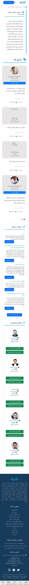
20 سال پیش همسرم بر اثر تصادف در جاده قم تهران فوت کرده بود (14, 247)
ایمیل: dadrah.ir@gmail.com (14, 562)
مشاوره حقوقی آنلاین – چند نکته (14, 521)
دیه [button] (22, 219)
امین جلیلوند (13, 450)
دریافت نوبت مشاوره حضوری (14, 352)
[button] (3, 583)
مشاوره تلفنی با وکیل (14, 519)
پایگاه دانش (14, 530)
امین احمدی (13, 338)
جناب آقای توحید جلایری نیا (14, 76)
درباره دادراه (14, 512)
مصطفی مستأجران (13, 421)
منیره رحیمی (13, 391)
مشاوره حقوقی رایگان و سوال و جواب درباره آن (14, 527)
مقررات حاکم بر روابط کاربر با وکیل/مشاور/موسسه (14, 546)
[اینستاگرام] (9, 570)
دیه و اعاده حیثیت (19, 264)
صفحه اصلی (14, 510)
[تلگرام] (13, 570)
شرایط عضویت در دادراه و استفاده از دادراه (14, 543)
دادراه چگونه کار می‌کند (14, 514)
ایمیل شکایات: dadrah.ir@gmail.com (14, 563)
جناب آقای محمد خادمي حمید (14, 186)
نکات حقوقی (14, 532)
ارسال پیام (14, 565)
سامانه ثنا (14, 535)
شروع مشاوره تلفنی (14, 348)
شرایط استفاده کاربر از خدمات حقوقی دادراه (14, 548)
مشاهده (8, 241)
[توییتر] (18, 570)
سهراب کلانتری (13, 367)
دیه (23, 233)
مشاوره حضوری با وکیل (14, 517)
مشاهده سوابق (14, 80)
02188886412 (13, 558)
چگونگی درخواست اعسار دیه (17, 281)
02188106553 (12, 560)
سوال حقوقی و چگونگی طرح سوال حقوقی (14, 524)
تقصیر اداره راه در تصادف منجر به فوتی (15, 294)
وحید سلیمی (14, 118)
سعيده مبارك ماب (14, 152)
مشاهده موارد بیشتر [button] (13, 315)
